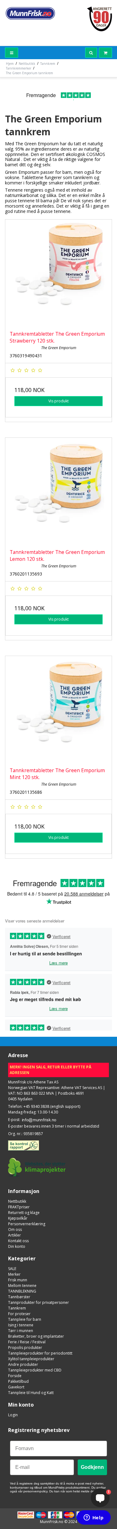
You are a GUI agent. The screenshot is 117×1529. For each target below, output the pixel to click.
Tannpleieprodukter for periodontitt (40, 1353)
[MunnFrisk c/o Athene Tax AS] (30, 13)
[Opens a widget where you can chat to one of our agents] (93, 1518)
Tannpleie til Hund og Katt (31, 1392)
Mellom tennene (22, 1285)
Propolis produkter (25, 1347)
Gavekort (16, 1387)
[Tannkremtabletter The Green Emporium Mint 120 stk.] (58, 709)
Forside (15, 1375)
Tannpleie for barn (24, 1319)
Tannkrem (17, 1308)
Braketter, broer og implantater (36, 1336)
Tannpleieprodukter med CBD (34, 1370)
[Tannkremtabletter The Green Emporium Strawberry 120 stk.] (58, 273)
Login (13, 1415)
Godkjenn (92, 1467)
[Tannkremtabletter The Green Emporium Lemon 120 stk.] (58, 491)
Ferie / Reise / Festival (27, 1342)
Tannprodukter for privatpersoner (38, 1302)
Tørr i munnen (20, 1330)
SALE (12, 1268)
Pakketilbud (18, 1381)
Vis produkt (58, 401)
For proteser (19, 1313)
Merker (14, 1274)
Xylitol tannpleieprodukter (31, 1358)
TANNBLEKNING (22, 1291)
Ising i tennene (20, 1325)
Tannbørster (19, 1296)
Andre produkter (23, 1364)
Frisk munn (17, 1280)
